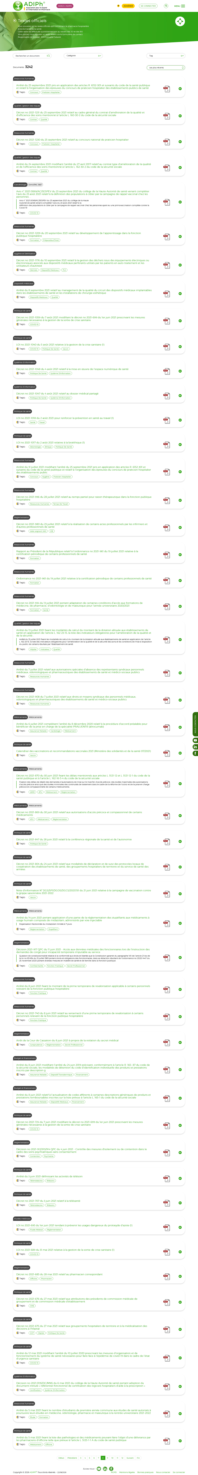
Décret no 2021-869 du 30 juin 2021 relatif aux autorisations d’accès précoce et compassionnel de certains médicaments (79, 813)
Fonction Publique (55, 966)
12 (122, 1458)
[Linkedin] (105, 1469)
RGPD (114, 1472)
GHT (32, 1333)
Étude (32, 1417)
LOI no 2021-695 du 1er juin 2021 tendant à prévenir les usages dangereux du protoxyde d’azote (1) (74, 1225)
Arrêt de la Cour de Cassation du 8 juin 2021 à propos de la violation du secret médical (67, 1040)
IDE (51, 531)
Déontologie (35, 447)
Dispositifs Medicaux (50, 270)
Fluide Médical (36, 1230)
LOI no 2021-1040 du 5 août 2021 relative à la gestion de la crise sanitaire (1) (60, 344)
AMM (32, 792)
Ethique (48, 447)
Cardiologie (55, 731)
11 (117, 1458)
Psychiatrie (48, 1156)
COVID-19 (34, 213)
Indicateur (45, 649)
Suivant (130, 1458)
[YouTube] (99, 1469)
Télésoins (50, 1181)
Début (61, 1458)
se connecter (148, 6)
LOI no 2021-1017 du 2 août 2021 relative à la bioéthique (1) (50, 442)
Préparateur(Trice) (51, 240)
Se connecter (179, 1472)
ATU (40, 792)
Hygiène (45, 477)
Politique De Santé (50, 349)
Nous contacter (195, 724)
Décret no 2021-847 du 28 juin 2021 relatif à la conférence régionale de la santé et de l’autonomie (74, 839)
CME (32, 1306)
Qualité (44, 119)
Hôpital (33, 649)
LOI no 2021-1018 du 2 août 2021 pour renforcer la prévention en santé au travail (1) (65, 418)
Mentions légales (127, 1472)
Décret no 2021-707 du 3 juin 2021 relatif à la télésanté (48, 1201)
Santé (32, 422)
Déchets (33, 270)
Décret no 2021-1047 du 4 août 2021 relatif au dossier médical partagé (57, 393)
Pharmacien (46, 1279)
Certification (35, 1390)
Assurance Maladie (38, 731)
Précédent (72, 1458)
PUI (64, 270)
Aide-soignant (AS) (38, 531)
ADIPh (33, 1472)
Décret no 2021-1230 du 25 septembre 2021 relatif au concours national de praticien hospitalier (72, 139)
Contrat (33, 119)
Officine (33, 1279)
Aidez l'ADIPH (65, 6)
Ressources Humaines (39, 504)
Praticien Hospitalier (51, 92)
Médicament (70, 731)
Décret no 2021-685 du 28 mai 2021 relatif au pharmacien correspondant (59, 1274)
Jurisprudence (36, 1045)
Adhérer (128, 6)
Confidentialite (36, 966)
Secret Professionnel (76, 966)
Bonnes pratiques (145, 1472)
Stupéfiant (53, 929)
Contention (35, 1156)
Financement (82, 1075)
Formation (34, 240)
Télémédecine (36, 1181)
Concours (34, 92)
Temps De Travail (60, 504)
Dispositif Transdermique (61, 1075)
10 (112, 1458)
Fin (138, 1458)
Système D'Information (61, 373)
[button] (183, 6)
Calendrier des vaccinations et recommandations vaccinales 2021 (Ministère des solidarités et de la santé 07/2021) (83, 751)
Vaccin (65, 349)
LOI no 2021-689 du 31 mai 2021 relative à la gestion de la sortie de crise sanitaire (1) (65, 1250)
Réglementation (68, 792)
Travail (42, 422)
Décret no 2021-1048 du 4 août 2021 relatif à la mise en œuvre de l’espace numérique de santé (72, 369)
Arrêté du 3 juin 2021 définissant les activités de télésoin (49, 1176)
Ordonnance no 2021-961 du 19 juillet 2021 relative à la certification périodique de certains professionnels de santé (84, 578)
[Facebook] (111, 1469)
